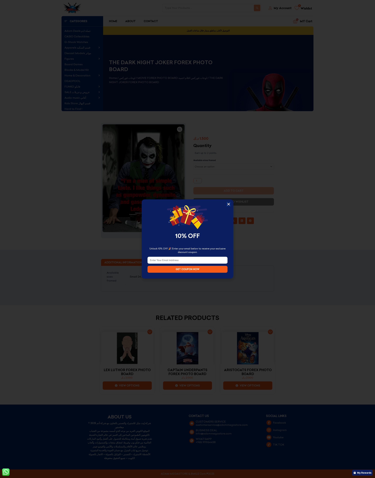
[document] (187, 239)
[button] (228, 204)
